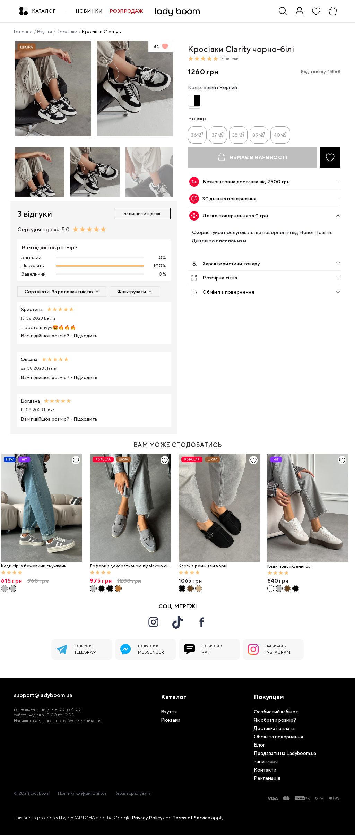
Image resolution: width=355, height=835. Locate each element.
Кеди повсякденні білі (290, 566)
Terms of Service (191, 817)
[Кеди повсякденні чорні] (295, 588)
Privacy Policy (147, 817)
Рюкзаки (170, 720)
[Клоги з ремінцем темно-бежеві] (198, 588)
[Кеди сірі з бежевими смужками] (41, 508)
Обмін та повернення (228, 292)
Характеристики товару (231, 263)
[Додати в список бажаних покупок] (330, 157)
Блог (259, 745)
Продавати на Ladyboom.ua (285, 753)
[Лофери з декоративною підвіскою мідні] (118, 588)
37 (214, 135)
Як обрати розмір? (275, 720)
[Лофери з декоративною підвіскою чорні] (101, 588)
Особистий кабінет (276, 711)
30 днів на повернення (229, 198)
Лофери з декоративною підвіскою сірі (130, 566)
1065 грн (190, 580)
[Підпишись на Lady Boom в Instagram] (153, 622)
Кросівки (67, 31)
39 (256, 135)
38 (235, 135)
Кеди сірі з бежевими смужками (34, 565)
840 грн (277, 580)
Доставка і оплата (274, 728)
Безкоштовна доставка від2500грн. (246, 181)
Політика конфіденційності (82, 793)
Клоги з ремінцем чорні (203, 565)
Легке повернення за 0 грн (235, 215)
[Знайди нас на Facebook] (202, 622)
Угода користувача (133, 793)
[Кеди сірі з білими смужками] (13, 588)
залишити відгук (142, 213)
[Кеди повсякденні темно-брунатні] (287, 588)
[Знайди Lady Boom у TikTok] (177, 622)
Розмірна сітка (219, 278)
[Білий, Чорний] (194, 101)
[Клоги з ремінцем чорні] (219, 508)
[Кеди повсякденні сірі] (279, 588)
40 (277, 135)
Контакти (265, 770)
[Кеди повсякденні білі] (307, 508)
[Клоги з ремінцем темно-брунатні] (190, 588)
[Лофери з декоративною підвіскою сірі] (130, 508)
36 (194, 135)
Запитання (266, 761)
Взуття (44, 31)
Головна (23, 31)
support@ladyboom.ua (43, 695)
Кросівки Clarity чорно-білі (104, 31)
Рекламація (267, 778)
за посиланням (227, 240)
